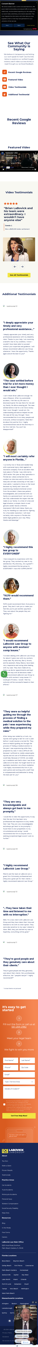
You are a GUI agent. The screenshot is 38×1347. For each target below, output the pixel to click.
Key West (25, 1275)
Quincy (4, 1313)
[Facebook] (10, 1321)
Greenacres (29, 1265)
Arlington (5, 1303)
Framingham (24, 1303)
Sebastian (17, 1284)
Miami (15, 1279)
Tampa (4, 1289)
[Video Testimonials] (4, 87)
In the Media (6, 1228)
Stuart (26, 1284)
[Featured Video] (4, 79)
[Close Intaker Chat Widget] (36, 1302)
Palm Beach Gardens (9, 1270)
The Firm (5, 1161)
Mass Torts (5, 1213)
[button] (19, 240)
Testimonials (6, 1175)
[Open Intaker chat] (17, 1346)
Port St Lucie (6, 1284)
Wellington (25, 1289)
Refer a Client (6, 1166)
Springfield (14, 1313)
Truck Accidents (7, 1190)
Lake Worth (6, 1279)
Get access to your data (10, 1341)
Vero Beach (14, 1289)
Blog (3, 1223)
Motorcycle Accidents (9, 1194)
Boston (14, 1303)
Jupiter (16, 1275)
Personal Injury (7, 1199)
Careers (4, 1237)
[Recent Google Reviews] (4, 72)
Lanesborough (7, 1308)
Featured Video (15, 80)
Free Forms (6, 1232)
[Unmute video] (26, 1322)
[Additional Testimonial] (4, 94)
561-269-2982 (19, 1026)
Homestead (24, 1270)
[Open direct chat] (33, 1302)
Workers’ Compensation (10, 1204)
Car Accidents (6, 1185)
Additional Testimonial (18, 94)
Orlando (23, 1279)
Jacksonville (6, 1275)
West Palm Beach (8, 1293)
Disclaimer (5, 1337)
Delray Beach (6, 1265)
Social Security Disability (10, 1208)
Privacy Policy (7, 1333)
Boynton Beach (18, 1261)
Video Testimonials (17, 87)
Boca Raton (6, 1261)
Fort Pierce (18, 1265)
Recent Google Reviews (19, 72)
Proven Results (7, 1170)
